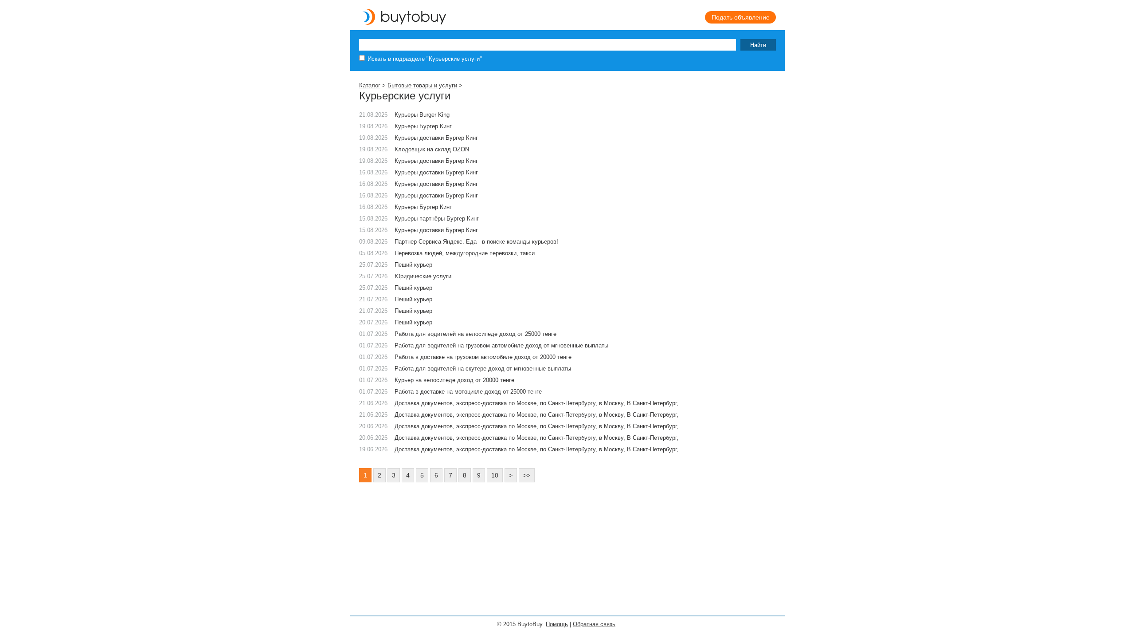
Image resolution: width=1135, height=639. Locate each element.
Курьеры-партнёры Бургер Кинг (437, 218)
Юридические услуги (423, 276)
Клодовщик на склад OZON (432, 149)
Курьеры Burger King (422, 114)
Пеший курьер (413, 264)
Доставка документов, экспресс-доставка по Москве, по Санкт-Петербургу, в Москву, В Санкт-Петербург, (536, 403)
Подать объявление (741, 17)
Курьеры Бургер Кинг (423, 126)
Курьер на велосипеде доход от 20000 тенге (454, 380)
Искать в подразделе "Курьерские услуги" (425, 58)
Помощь (557, 624)
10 (494, 475)
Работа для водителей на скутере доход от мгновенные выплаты (483, 368)
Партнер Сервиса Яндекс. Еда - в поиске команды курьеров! (476, 241)
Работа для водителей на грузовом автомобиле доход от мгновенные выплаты (501, 345)
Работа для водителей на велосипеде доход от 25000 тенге (475, 334)
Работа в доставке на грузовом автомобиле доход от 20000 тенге (483, 357)
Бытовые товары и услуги (422, 85)
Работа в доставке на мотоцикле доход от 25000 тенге (468, 391)
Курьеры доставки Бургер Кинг (436, 137)
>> (526, 475)
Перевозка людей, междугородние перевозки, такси (465, 253)
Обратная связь (594, 624)
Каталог (369, 85)
